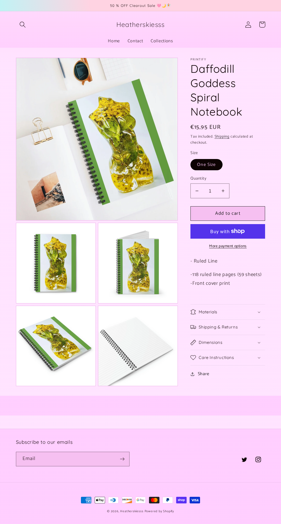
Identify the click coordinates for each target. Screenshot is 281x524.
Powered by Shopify (159, 511)
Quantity (198, 179)
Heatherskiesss (131, 511)
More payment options (228, 246)
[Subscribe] (122, 459)
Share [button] (203, 374)
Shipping (222, 136)
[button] (23, 25)
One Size (206, 164)
